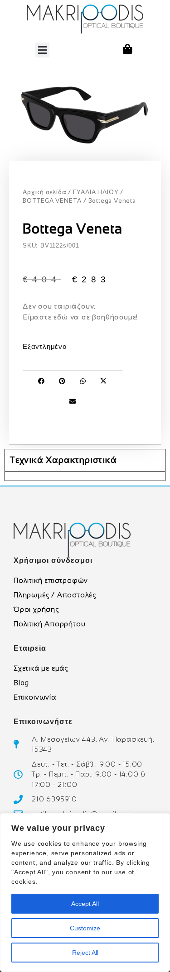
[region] (85, 892)
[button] (42, 50)
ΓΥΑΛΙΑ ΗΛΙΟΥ (96, 192)
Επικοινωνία (35, 697)
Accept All (85, 903)
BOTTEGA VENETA (52, 200)
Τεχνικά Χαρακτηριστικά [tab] (63, 460)
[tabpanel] (85, 476)
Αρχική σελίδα (44, 192)
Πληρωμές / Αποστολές (55, 595)
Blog (21, 682)
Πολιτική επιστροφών (51, 580)
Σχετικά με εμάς (41, 668)
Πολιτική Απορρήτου (49, 624)
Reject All (85, 952)
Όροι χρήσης (36, 609)
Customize (85, 928)
